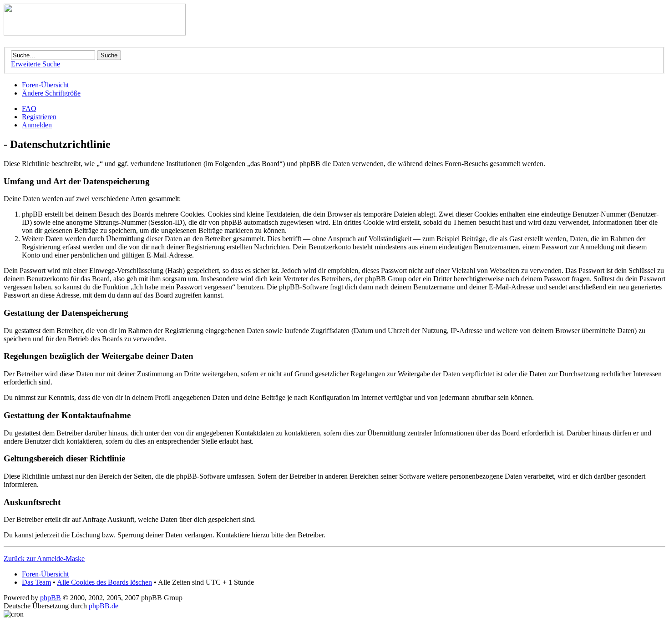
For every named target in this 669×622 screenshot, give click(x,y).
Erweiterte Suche (35, 64)
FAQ (29, 108)
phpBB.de (103, 606)
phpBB (50, 598)
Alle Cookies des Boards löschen (104, 582)
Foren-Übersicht (45, 85)
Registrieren (39, 117)
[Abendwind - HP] (95, 33)
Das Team (36, 582)
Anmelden (37, 125)
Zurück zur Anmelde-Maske (44, 558)
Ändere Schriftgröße (51, 93)
